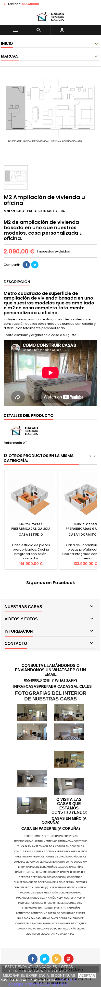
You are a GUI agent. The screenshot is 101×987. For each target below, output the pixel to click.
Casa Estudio (31, 534)
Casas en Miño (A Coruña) (64, 820)
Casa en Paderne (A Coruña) (50, 828)
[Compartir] (26, 264)
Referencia (13, 443)
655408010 (30, 4)
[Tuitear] (34, 264)
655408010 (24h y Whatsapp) (50, 680)
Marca (9, 211)
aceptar (87, 975)
